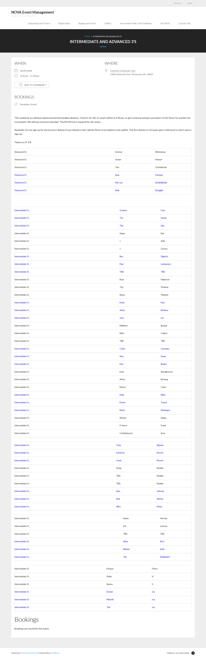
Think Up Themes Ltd (29, 653)
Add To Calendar (34, 85)
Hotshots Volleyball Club (122, 70)
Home (87, 36)
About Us (178, 3)
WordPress (55, 653)
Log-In (189, 3)
